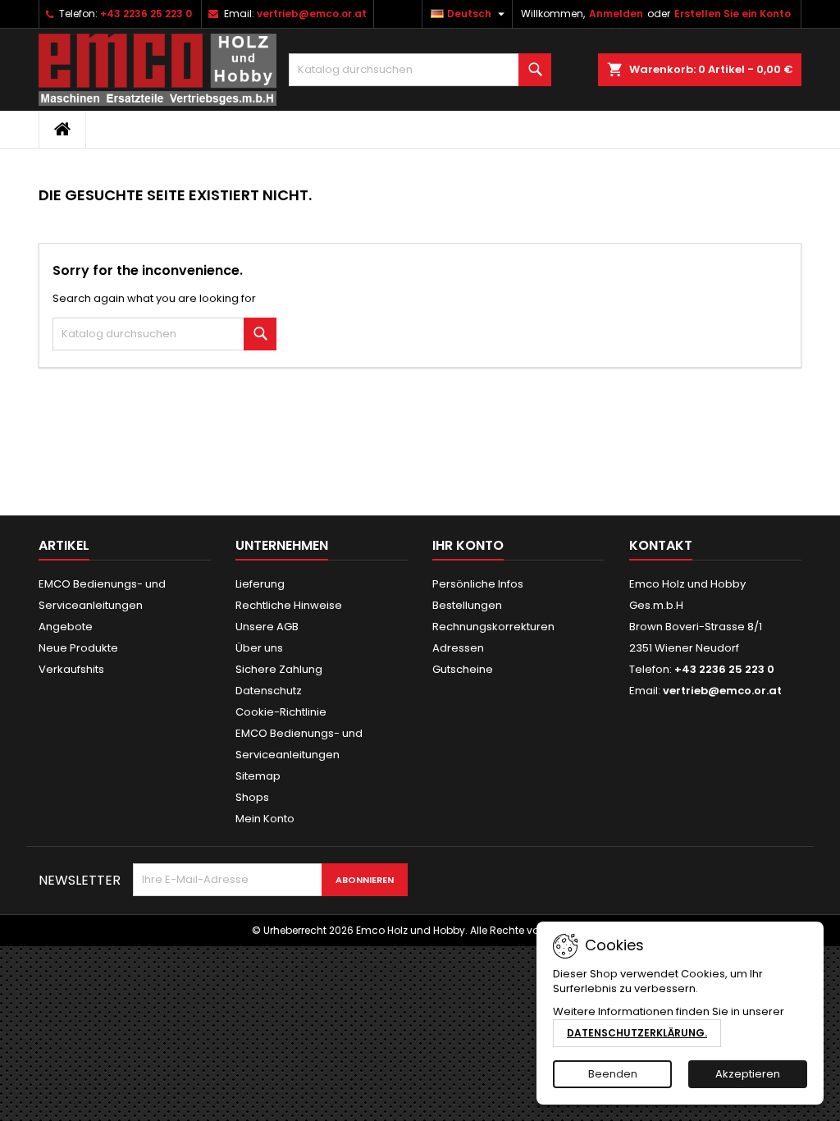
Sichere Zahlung (278, 669)
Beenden (612, 1074)
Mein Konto (264, 818)
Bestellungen (467, 605)
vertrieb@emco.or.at (312, 14)
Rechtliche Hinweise (288, 605)
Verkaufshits (71, 669)
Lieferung (260, 584)
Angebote (66, 626)
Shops (252, 797)
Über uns (259, 648)
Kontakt (660, 545)
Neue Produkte (78, 648)
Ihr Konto (468, 545)
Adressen (458, 648)
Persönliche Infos (477, 584)
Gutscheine (462, 669)
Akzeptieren (747, 1074)
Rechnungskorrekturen (493, 626)
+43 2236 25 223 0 (146, 14)
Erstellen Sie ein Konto (732, 14)
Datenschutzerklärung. (637, 1033)
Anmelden (616, 14)
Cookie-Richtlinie (280, 712)
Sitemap (258, 776)
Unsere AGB (267, 626)
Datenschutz (268, 690)
